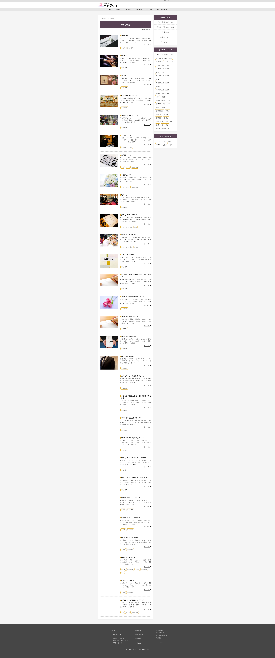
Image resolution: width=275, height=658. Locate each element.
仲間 (169, 141)
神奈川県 (120, 641)
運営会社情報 (159, 630)
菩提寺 (164, 107)
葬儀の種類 (139, 9)
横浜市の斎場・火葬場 (162, 93)
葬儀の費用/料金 (139, 634)
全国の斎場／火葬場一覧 (118, 639)
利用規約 (158, 638)
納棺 (157, 107)
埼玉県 (126, 641)
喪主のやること (165, 42)
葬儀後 (136, 247)
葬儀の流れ (165, 32)
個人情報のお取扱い (161, 635)
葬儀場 (167, 111)
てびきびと (159, 62)
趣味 (171, 145)
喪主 (163, 72)
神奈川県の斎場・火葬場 (163, 104)
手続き (158, 86)
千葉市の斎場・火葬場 (162, 65)
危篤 (157, 72)
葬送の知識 (149, 9)
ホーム (109, 9)
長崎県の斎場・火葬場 (162, 128)
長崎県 (120, 643)
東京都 (114, 641)
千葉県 (114, 643)
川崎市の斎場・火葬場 (162, 83)
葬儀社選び (159, 121)
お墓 (172, 55)
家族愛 (158, 145)
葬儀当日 (158, 114)
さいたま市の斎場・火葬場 (164, 58)
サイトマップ (159, 642)
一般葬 (158, 141)
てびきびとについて (162, 9)
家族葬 (123, 48)
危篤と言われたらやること (165, 22)
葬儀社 (166, 118)
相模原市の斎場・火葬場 (163, 100)
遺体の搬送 (165, 125)
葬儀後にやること (165, 37)
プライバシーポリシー (162, 633)
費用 (122, 167)
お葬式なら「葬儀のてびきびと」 (170, 0)
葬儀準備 (158, 118)
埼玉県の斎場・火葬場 (162, 76)
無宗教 (123, 569)
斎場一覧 (128, 9)
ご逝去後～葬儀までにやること (165, 27)
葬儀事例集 (119, 9)
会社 (172, 62)
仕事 (164, 141)
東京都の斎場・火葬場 (162, 90)
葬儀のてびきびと (136, 649)
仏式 (167, 62)
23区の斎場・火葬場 (162, 55)
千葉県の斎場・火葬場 (162, 69)
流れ (131, 147)
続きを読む (147, 45)
